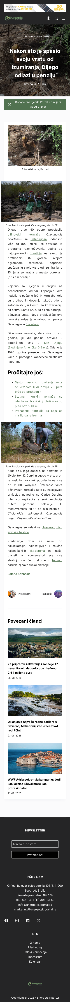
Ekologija (43, 36)
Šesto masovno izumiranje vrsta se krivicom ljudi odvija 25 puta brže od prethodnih (38, 387)
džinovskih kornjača (24, 234)
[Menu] (64, 18)
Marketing (35, 947)
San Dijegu (53, 342)
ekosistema (37, 550)
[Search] (56, 18)
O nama (35, 942)
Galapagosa (39, 239)
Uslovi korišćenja (35, 952)
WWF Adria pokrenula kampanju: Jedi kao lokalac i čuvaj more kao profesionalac (34, 784)
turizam (57, 560)
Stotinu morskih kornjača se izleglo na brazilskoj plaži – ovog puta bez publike (38, 401)
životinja (36, 253)
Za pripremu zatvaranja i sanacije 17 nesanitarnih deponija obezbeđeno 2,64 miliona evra (33, 668)
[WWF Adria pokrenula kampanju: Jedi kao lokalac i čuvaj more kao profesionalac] (35, 758)
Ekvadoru (32, 324)
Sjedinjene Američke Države (28, 347)
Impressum (35, 957)
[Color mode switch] (48, 18)
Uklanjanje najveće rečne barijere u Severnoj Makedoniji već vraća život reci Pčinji (33, 726)
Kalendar (35, 961)
